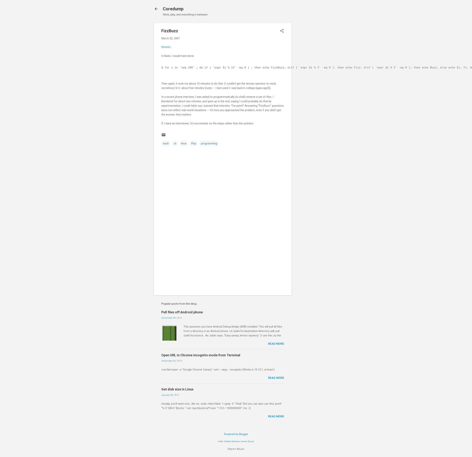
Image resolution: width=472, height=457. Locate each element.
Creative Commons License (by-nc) (239, 441)
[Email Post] (163, 136)
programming (209, 143)
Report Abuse (236, 449)
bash (166, 143)
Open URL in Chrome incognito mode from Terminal (200, 355)
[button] (282, 31)
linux (183, 143)
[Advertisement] (306, 78)
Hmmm (165, 47)
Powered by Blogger (236, 434)
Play (193, 143)
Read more (276, 343)
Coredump (173, 8)
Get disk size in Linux (177, 389)
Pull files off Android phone (182, 312)
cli (175, 143)
